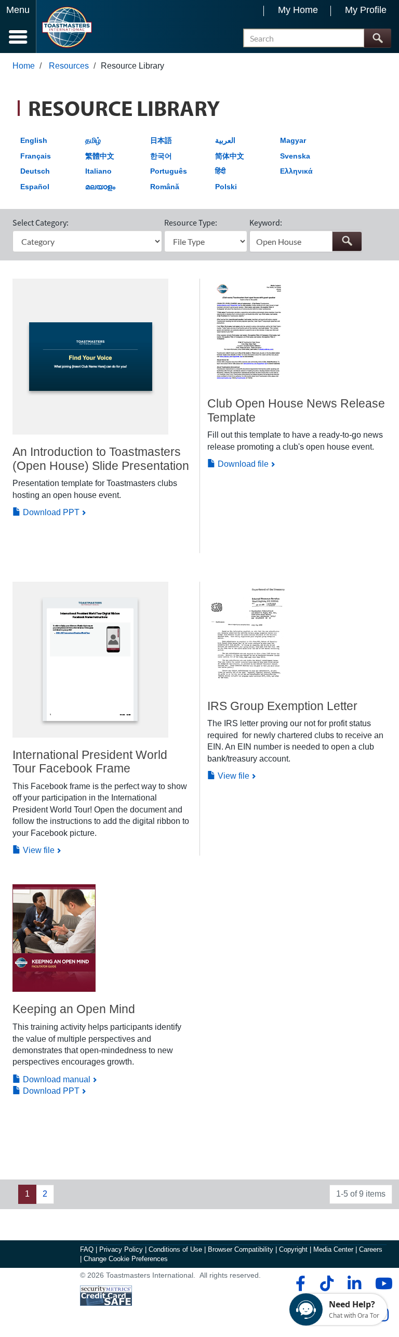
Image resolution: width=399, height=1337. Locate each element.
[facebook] (299, 1283)
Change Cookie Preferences (126, 1259)
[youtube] (381, 1283)
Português (168, 171)
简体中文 (229, 156)
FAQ (87, 1249)
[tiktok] (326, 1283)
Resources (69, 65)
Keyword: (265, 222)
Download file (242, 464)
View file (38, 850)
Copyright (293, 1249)
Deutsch (35, 171)
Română (164, 186)
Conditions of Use (175, 1249)
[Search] (377, 38)
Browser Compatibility (240, 1249)
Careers (370, 1249)
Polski (226, 186)
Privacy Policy (121, 1249)
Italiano (98, 171)
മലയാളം (100, 186)
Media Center (333, 1249)
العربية (225, 140)
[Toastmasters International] (67, 27)
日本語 (161, 140)
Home (23, 65)
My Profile (366, 10)
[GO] (347, 241)
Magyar (293, 140)
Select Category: (40, 222)
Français (35, 156)
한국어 (161, 156)
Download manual (55, 1079)
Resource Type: (190, 222)
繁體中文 (99, 156)
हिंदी (220, 171)
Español (34, 186)
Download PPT (50, 512)
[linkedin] (354, 1283)
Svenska (295, 156)
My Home (298, 10)
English (33, 140)
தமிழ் (93, 140)
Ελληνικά (296, 171)
